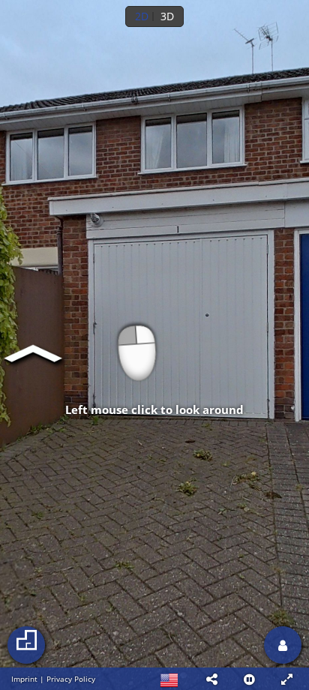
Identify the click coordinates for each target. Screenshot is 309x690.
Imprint (24, 679)
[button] (211, 679)
